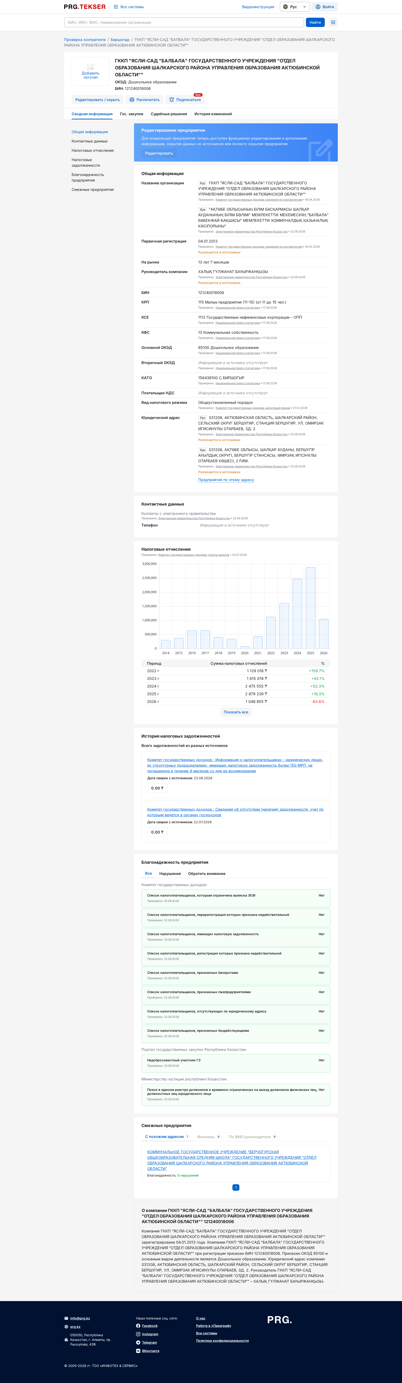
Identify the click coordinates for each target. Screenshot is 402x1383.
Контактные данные (89, 141)
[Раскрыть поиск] (333, 22)
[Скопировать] (326, 191)
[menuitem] (96, 131)
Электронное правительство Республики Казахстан (252, 231)
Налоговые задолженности (86, 162)
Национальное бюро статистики (238, 307)
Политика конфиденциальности (222, 1341)
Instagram (150, 1334)
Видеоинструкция (258, 6)
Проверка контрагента (85, 39)
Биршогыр (120, 39)
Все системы (206, 1333)
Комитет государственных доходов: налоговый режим (253, 408)
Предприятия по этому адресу (226, 479)
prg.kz (75, 1327)
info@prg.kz (80, 1318)
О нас (200, 1318)
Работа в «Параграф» (213, 1326)
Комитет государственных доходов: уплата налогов (193, 555)
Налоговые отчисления (93, 150)
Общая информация (90, 131)
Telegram (149, 1342)
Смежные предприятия (93, 189)
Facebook (150, 1326)
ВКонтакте (150, 1351)
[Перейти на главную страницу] (85, 6)
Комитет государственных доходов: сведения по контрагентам (259, 199)
